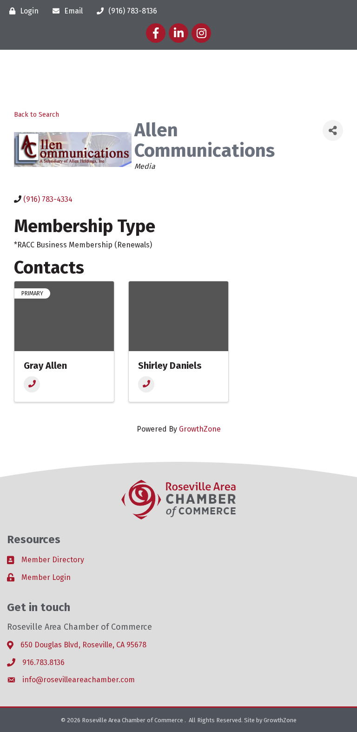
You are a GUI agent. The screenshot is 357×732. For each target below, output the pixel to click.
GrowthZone (200, 429)
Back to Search (36, 115)
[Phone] (32, 384)
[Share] (333, 130)
